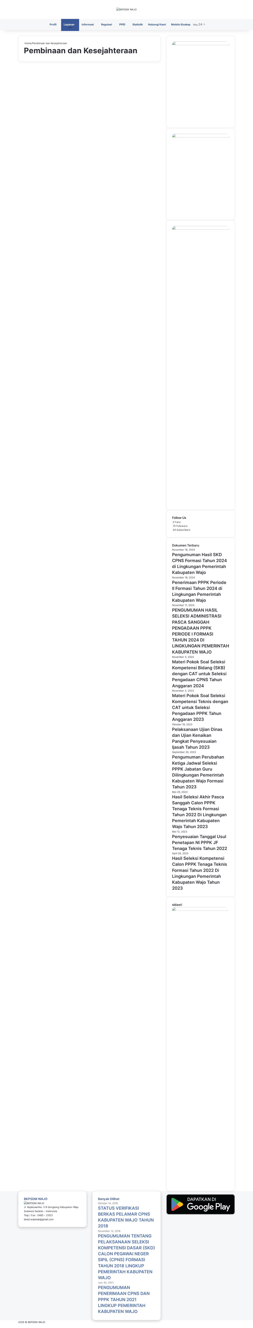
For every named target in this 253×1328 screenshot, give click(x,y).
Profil (53, 24)
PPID (122, 24)
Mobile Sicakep (180, 24)
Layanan (69, 24)
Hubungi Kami (157, 24)
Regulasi (106, 24)
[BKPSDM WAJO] (126, 9)
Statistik (137, 24)
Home (27, 43)
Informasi (88, 24)
